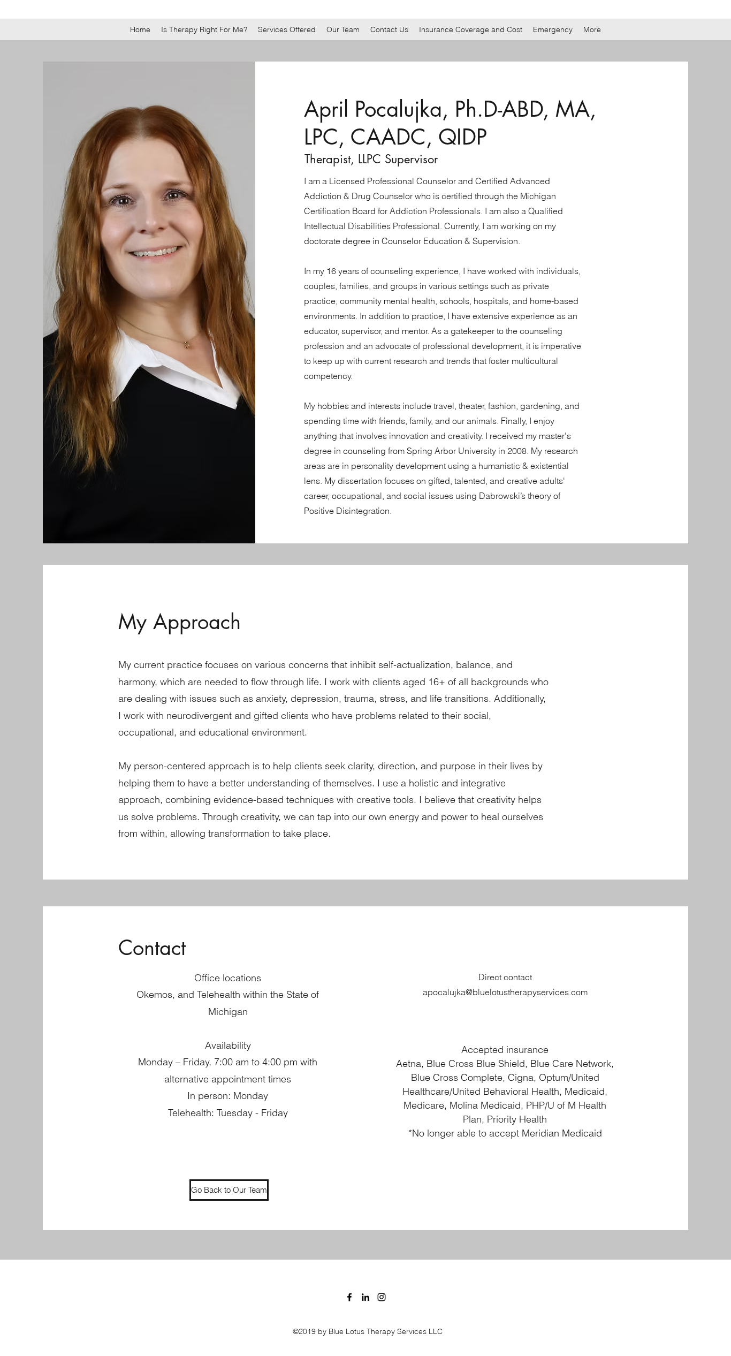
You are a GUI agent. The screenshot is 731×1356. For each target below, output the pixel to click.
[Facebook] (349, 1297)
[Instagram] (381, 1297)
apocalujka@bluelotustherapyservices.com (505, 992)
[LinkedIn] (365, 1297)
